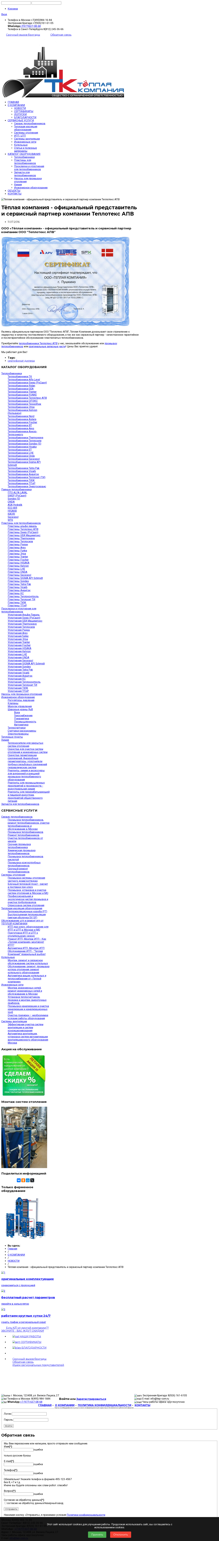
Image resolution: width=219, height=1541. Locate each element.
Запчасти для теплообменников (25, 174)
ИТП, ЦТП (20, 135)
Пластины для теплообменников (25, 162)
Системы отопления (26, 132)
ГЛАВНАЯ (13, 102)
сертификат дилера (21, 360)
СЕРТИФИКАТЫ (23, 111)
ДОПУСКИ (20, 114)
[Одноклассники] (23, 1180)
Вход (4, 14)
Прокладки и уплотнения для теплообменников (29, 168)
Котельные (21, 144)
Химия (18, 184)
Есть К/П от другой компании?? (25, 1329)
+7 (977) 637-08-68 (31, 1401)
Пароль (8, 1419)
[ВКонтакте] (19, 1180)
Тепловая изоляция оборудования (25, 128)
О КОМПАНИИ (16, 105)
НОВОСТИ (20, 108)
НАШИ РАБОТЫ (30, 1336)
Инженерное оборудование (31, 187)
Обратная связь (61, 34)
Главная (12, 1248)
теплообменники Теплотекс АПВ (38, 343)
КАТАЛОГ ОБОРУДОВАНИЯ (24, 154)
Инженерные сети (25, 141)
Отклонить (120, 1534)
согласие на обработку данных (25, 1503)
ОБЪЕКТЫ (14, 190)
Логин (7, 1413)
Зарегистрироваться (91, 1399)
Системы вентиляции (27, 138)
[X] (32, 1180)
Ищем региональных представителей (38, 1365)
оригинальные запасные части (47, 346)
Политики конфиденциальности (86, 1514)
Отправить (11, 1509)
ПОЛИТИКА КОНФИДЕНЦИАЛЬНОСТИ (104, 1405)
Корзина (13, 8)
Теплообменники (24, 157)
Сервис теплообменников (29, 123)
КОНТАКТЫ (14, 193)
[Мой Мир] (28, 1180)
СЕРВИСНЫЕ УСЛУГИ (21, 120)
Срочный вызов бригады (23, 34)
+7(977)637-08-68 (30, 26)
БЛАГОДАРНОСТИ (25, 117)
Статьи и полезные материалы (25, 149)
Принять (97, 1534)
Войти (8, 1426)
